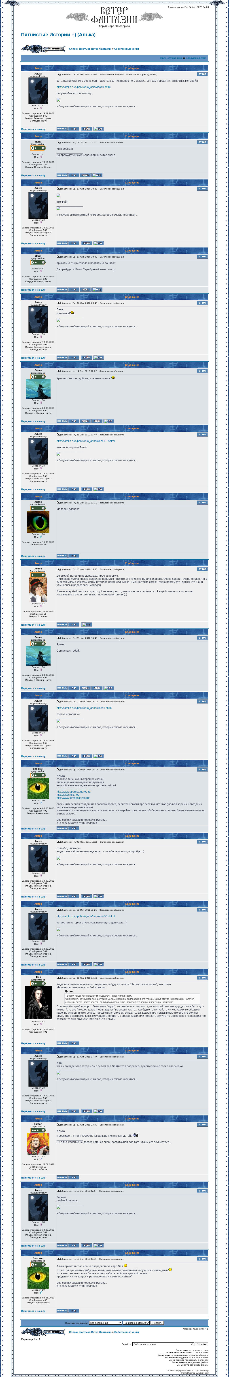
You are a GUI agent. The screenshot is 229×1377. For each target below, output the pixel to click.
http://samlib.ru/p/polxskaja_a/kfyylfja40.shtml (84, 87)
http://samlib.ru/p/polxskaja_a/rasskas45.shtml (84, 708)
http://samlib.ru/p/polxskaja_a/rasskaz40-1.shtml (86, 916)
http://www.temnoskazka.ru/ (73, 797)
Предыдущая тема (171, 58)
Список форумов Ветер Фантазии (90, 48)
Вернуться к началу (33, 129)
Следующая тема (196, 58)
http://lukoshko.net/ (68, 794)
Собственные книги (126, 48)
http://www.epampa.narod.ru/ (74, 791)
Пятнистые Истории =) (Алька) (58, 34)
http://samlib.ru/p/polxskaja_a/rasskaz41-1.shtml (86, 441)
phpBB (181, 1370)
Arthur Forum (203, 1373)
